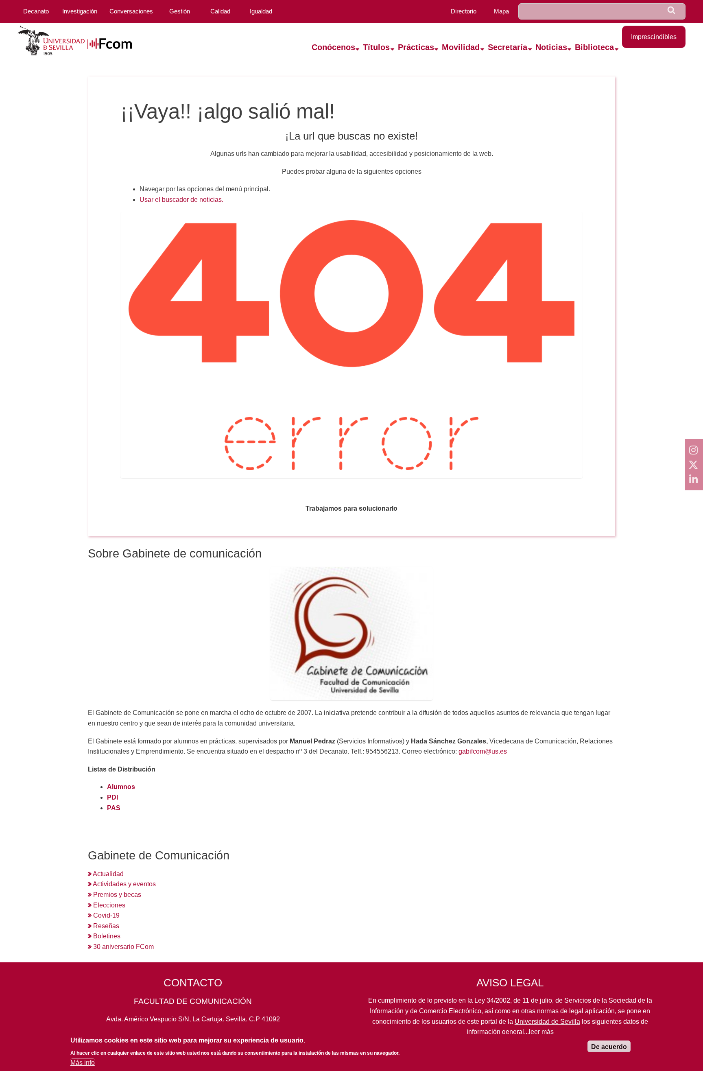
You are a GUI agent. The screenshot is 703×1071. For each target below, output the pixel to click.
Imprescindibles (654, 36)
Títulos (376, 47)
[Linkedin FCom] (694, 479)
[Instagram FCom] (694, 450)
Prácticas (416, 47)
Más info (82, 1062)
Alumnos (121, 786)
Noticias (551, 47)
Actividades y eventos (124, 884)
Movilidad (461, 47)
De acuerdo (609, 1046)
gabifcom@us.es (482, 751)
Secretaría (507, 47)
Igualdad (261, 11)
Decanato (36, 11)
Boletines (106, 936)
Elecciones (108, 905)
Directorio (463, 11)
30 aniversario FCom (123, 946)
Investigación (79, 11)
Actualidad (108, 873)
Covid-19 (106, 915)
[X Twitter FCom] (694, 465)
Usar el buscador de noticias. (181, 199)
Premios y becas (116, 894)
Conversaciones (131, 11)
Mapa (501, 11)
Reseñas (105, 925)
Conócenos (333, 47)
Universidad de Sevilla (547, 1021)
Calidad (220, 11)
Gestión (179, 11)
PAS (113, 807)
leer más (541, 1031)
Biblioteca (594, 47)
